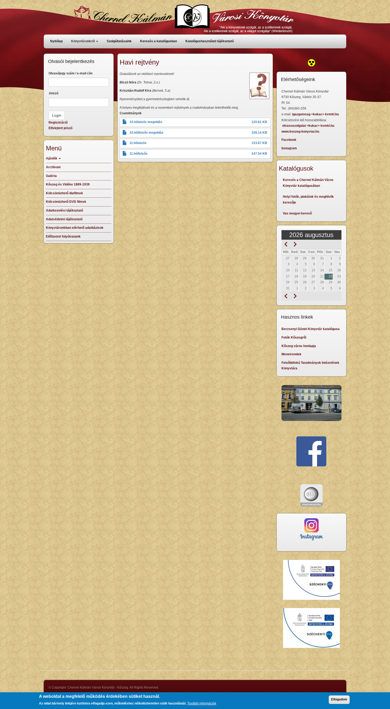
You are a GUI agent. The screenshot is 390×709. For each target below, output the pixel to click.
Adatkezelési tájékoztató (64, 210)
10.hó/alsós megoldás (145, 122)
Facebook (288, 140)
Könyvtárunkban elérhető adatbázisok (74, 228)
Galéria (51, 176)
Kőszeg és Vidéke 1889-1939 (68, 184)
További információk (201, 703)
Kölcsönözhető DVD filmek (66, 202)
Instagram (289, 148)
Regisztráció (58, 122)
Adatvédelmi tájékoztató (64, 219)
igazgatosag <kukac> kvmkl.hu (316, 114)
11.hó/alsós (137, 143)
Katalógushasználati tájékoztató (209, 41)
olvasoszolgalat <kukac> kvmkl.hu (308, 126)
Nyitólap (56, 41)
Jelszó (53, 93)
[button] (259, 86)
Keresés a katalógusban (158, 41)
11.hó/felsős (138, 153)
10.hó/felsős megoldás (146, 132)
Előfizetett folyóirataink (63, 236)
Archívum (53, 167)
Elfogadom (339, 699)
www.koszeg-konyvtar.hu (300, 131)
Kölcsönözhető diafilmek (64, 193)
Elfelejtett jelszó (60, 128)
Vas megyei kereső (297, 213)
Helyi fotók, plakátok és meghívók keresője (308, 199)
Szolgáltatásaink (119, 41)
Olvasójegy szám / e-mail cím (71, 73)
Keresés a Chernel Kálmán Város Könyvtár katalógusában (308, 183)
